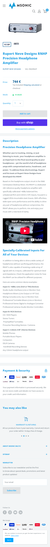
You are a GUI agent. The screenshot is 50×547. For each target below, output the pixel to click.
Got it (9, 540)
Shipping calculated (31, 85)
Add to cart (25, 113)
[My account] (39, 11)
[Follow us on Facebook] (5, 512)
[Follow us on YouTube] (15, 512)
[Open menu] (4, 6)
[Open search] (33, 11)
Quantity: (7, 103)
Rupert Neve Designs (12, 69)
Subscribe (11, 490)
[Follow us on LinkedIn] (20, 512)
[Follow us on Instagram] (10, 512)
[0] (45, 11)
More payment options (25, 128)
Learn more (15, 535)
